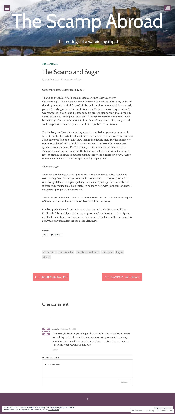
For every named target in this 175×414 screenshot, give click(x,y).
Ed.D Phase (50, 64)
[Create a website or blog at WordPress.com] (87, 399)
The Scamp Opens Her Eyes (122, 277)
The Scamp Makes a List (51, 277)
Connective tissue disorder (58, 252)
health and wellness (87, 252)
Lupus (119, 252)
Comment (124, 382)
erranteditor (74, 79)
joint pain (107, 252)
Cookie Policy (53, 410)
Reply (55, 350)
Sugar (46, 257)
